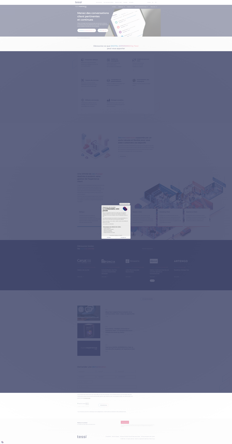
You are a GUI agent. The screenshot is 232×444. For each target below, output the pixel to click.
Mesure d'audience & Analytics (109, 229)
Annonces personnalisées (108, 231)
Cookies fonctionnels (107, 228)
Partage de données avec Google (109, 232)
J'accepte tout (123, 237)
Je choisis (109, 237)
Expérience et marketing (108, 230)
